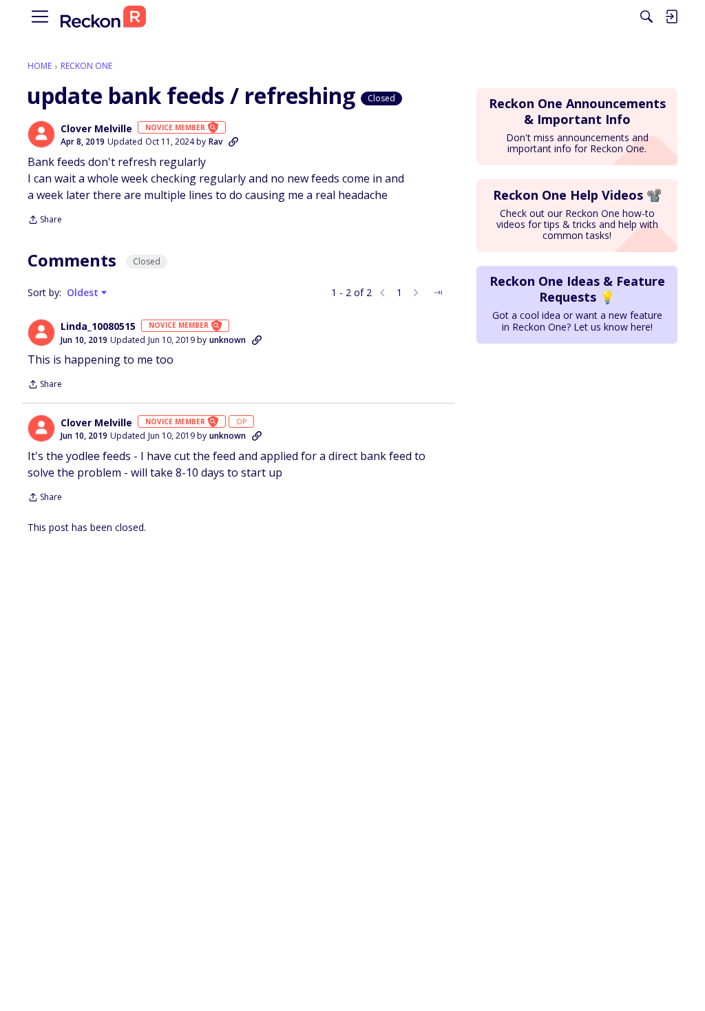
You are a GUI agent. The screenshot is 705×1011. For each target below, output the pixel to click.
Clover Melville (96, 129)
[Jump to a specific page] (438, 293)
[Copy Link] (233, 142)
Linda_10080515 (98, 326)
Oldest (84, 293)
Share (45, 220)
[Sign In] (671, 16)
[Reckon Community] (103, 17)
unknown (227, 340)
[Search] (646, 16)
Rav (215, 141)
